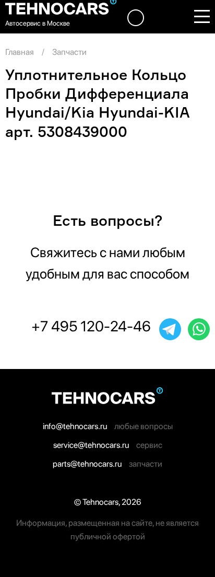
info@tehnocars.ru (75, 426)
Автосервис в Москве (37, 23)
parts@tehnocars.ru (87, 464)
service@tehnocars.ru (91, 445)
